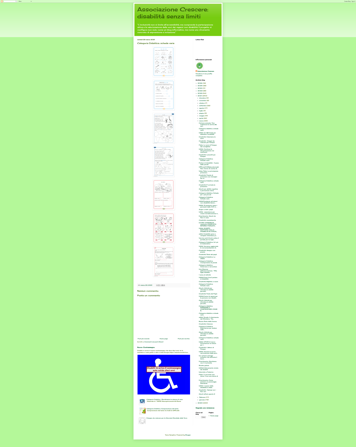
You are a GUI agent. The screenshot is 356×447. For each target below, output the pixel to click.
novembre (203, 100)
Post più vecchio (184, 338)
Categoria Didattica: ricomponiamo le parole (208, 261)
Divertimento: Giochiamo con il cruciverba (207, 362)
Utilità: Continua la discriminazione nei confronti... (206, 150)
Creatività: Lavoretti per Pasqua (207, 155)
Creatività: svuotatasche (207, 220)
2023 (200, 91)
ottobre (202, 103)
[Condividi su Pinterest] (164, 285)
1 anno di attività (205, 275)
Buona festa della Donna (208, 321)
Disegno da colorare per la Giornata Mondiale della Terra (166, 418)
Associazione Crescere (205, 71)
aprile (201, 118)
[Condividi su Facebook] (162, 285)
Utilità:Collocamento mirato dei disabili (208, 368)
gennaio (202, 400)
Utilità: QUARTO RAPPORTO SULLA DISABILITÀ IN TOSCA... (208, 229)
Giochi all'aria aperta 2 (207, 394)
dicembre (202, 98)
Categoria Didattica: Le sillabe (207, 257)
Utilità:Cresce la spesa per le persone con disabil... (208, 297)
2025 (200, 85)
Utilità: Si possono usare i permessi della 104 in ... (208, 206)
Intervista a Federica (206, 372)
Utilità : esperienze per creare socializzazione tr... (209, 212)
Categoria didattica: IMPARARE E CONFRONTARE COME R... (208, 308)
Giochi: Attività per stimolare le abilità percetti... (206, 289)
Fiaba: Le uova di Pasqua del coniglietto (208, 145)
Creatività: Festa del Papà (208, 294)
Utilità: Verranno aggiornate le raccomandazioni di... (208, 247)
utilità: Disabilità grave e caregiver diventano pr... (208, 234)
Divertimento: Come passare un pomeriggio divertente (207, 381)
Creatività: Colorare (206, 324)
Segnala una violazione (205, 408)
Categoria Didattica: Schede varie (206, 159)
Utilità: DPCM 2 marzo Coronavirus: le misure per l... (207, 343)
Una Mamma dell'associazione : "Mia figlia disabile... (208, 270)
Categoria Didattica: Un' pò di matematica (208, 243)
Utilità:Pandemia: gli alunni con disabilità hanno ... (208, 202)
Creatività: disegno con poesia (207, 251)
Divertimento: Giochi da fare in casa (207, 216)
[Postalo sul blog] (159, 285)
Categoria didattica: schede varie (208, 129)
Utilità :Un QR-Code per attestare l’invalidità (207, 133)
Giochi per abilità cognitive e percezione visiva (208, 189)
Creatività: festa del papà (208, 254)
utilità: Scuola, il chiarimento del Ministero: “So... (209, 318)
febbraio (202, 397)
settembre (203, 105)
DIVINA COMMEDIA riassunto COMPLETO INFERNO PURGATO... (207, 224)
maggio (202, 115)
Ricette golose (204, 365)
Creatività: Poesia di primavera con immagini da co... (208, 176)
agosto (202, 108)
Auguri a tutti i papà (206, 209)
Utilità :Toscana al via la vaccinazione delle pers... (208, 352)
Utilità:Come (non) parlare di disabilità (208, 278)
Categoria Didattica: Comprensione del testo (162, 408)
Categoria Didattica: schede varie (209, 181)
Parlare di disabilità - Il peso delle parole (209, 163)
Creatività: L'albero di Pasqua (206, 348)
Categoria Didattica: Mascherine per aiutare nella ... (208, 328)
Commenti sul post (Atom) (153, 342)
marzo (201, 121)
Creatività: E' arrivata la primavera (207, 185)
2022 (200, 93)
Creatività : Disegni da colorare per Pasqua (207, 141)
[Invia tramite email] (157, 285)
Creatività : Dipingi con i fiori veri (207, 390)
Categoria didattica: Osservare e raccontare (208, 265)
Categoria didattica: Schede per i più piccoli (209, 193)
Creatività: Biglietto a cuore (208, 281)
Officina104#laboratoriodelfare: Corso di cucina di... (209, 167)
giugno (201, 113)
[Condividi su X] (160, 285)
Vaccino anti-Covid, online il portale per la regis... (209, 238)
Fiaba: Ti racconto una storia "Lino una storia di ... (208, 376)
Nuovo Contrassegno (146, 347)
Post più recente (143, 338)
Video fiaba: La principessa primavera (208, 171)
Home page (164, 338)
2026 (200, 83)
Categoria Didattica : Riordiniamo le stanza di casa (164, 399)
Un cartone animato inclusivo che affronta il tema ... (208, 357)
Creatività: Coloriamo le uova (207, 137)
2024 (200, 88)
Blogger (188, 435)
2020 (200, 403)
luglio (201, 110)
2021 (200, 96)
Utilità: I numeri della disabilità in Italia (206, 386)
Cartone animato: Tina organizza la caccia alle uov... (208, 124)
